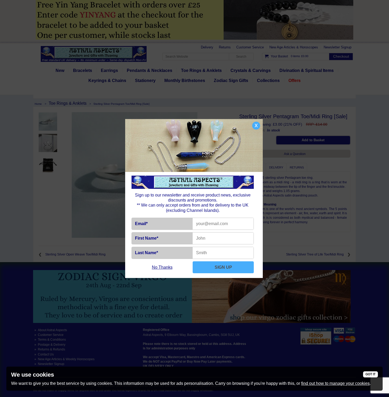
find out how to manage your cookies (335, 383)
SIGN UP (223, 267)
